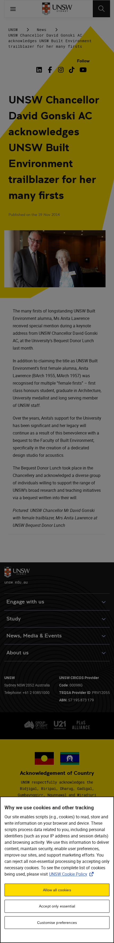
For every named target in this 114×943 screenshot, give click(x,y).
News (41, 29)
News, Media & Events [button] (34, 636)
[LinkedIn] (40, 70)
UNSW (13, 29)
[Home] (57, 8)
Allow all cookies (57, 890)
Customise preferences (57, 922)
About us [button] (17, 653)
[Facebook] (50, 70)
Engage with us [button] (25, 602)
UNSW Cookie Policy (72, 874)
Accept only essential (57, 906)
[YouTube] (82, 70)
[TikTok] (72, 70)
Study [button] (13, 619)
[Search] (101, 8)
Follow (83, 60)
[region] (57, 870)
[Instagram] (61, 70)
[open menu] (13, 8)
